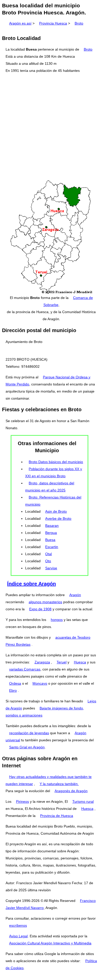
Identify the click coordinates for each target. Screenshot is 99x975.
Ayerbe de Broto (58, 518)
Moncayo (39, 683)
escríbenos (18, 925)
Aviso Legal (18, 936)
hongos (57, 620)
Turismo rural (83, 801)
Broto (79, 23)
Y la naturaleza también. (59, 784)
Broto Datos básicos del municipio (56, 462)
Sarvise (51, 568)
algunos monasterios (45, 602)
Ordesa (15, 683)
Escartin (51, 547)
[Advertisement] (49, 127)
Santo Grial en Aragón (27, 747)
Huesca (80, 662)
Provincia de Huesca (56, 816)
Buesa (50, 540)
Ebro (13, 690)
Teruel (62, 662)
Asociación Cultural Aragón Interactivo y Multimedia (50, 943)
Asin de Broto (56, 511)
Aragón (75, 595)
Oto (48, 561)
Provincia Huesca (53, 23)
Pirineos (22, 801)
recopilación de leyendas (29, 733)
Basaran (52, 526)
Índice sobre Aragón (31, 584)
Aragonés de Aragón (71, 791)
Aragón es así (20, 23)
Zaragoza (42, 662)
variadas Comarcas (24, 669)
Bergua (51, 533)
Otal (48, 554)
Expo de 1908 (40, 609)
